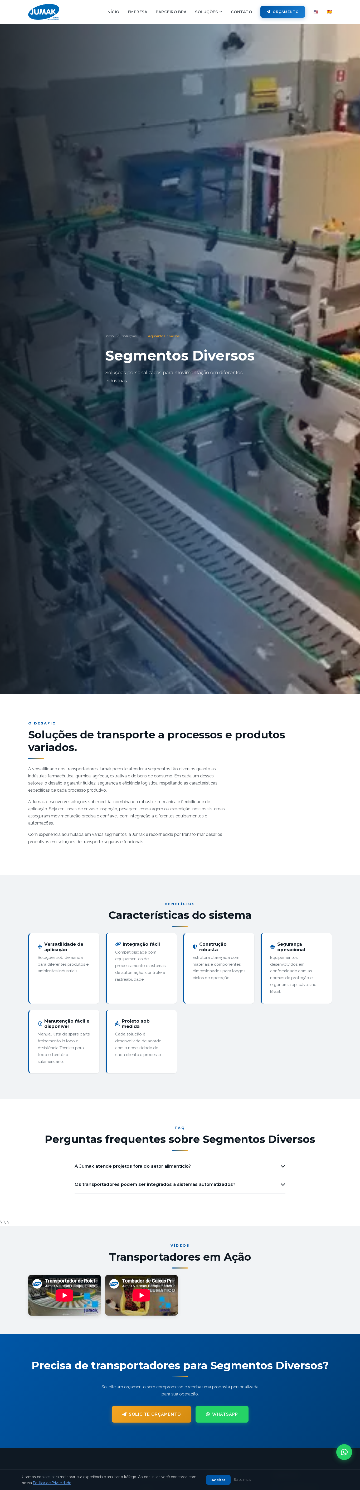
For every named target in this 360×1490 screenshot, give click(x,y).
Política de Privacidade (52, 1483)
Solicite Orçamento (155, 1414)
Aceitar (218, 1480)
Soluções (206, 11)
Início (112, 11)
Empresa (138, 11)
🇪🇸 (329, 11)
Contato (241, 11)
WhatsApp (225, 1414)
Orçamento (286, 11)
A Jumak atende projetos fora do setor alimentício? (133, 1166)
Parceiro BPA (171, 11)
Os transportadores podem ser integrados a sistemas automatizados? (155, 1184)
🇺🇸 (316, 11)
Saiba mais (242, 1480)
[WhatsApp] (344, 1452)
